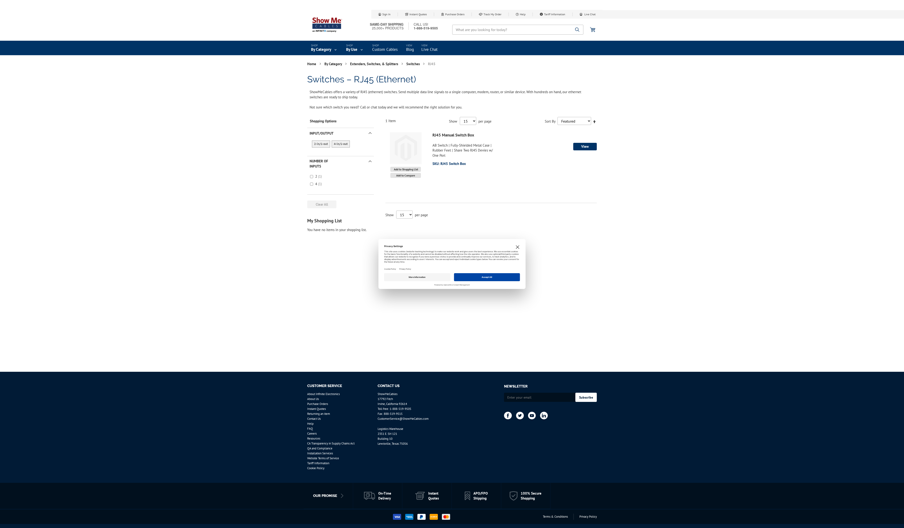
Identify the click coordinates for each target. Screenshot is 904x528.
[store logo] (327, 25)
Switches (413, 64)
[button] (405, 169)
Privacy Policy (588, 517)
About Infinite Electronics (323, 394)
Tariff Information (554, 14)
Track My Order (492, 14)
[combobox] (517, 30)
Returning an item (318, 414)
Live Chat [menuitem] (429, 49)
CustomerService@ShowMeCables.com (403, 419)
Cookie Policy (315, 468)
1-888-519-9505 (400, 409)
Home (312, 64)
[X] (520, 415)
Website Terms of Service (323, 458)
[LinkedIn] (544, 415)
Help (522, 14)
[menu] (452, 48)
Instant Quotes (418, 14)
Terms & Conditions (555, 517)
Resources (313, 438)
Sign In (386, 14)
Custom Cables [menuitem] (385, 49)
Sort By (550, 121)
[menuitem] (324, 48)
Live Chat (590, 14)
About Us (313, 399)
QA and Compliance (319, 448)
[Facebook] (508, 415)
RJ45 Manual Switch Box (453, 135)
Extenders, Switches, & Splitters (374, 64)
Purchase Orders (454, 14)
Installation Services (320, 453)
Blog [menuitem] (410, 49)
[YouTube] (532, 415)
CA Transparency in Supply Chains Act (331, 443)
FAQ (310, 429)
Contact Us (314, 419)
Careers (312, 434)
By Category (333, 64)
